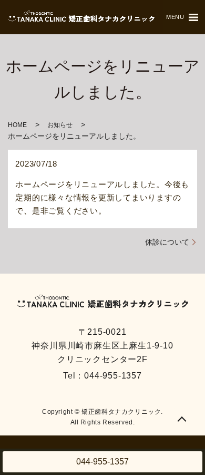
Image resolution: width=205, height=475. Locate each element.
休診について (167, 242)
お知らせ (60, 125)
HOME (17, 125)
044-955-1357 (102, 461)
